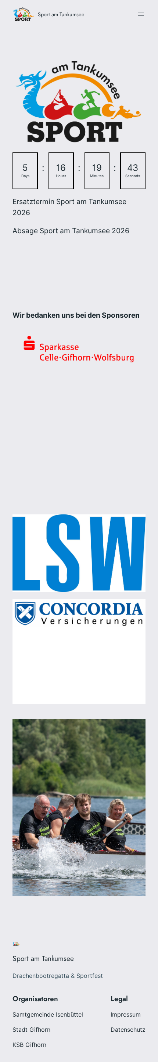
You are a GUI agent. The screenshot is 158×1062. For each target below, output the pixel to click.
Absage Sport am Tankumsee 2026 (70, 230)
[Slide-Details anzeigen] (78, 613)
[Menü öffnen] (141, 14)
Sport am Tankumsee (61, 14)
